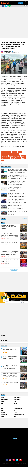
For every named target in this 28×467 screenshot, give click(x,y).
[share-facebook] (3, 5)
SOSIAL (24, 158)
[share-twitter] (6, 5)
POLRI (8, 158)
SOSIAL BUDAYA (4, 414)
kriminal (10, 154)
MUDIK (2, 407)
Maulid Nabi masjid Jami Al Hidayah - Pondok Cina (10, 357)
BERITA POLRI (17, 399)
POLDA (18, 156)
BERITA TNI (3, 401)
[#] (14, 297)
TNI (2, 160)
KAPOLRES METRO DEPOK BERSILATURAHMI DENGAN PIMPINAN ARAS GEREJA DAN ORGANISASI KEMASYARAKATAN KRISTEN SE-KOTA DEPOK (10, 375)
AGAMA (2, 397)
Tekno (2, 416)
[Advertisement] (14, 20)
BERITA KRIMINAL (17, 397)
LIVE (20, 3)
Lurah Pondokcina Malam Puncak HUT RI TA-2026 (9, 260)
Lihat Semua (14, 269)
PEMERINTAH (5, 156)
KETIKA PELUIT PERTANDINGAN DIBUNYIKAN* (9, 243)
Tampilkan (24, 218)
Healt (2, 405)
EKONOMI (14, 152)
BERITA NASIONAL (4, 399)
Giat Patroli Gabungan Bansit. (10, 382)
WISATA (15, 416)
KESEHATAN (4, 154)
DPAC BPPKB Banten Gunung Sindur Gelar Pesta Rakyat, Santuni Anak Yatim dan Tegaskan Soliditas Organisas (10, 253)
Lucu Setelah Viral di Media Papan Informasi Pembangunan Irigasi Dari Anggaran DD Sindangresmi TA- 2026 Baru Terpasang (11, 367)
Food (2, 403)
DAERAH (9, 152)
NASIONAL (16, 154)
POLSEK (13, 158)
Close (15, 438)
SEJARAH (19, 158)
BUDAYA (3, 152)
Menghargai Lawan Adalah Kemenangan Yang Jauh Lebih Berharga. (8, 226)
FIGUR (15, 401)
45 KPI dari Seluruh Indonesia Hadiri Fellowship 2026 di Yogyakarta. (10, 349)
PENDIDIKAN (12, 156)
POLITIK (23, 156)
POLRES (3, 158)
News (2, 408)
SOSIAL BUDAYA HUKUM (19, 414)
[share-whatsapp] (9, 5)
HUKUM (20, 152)
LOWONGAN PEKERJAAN (19, 405)
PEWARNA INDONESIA (18, 408)
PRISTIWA (3, 412)
